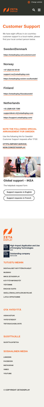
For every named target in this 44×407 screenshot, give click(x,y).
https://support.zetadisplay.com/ (18, 118)
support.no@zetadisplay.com (17, 74)
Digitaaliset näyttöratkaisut (17, 268)
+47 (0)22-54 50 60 (12, 70)
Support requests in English (19, 192)
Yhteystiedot (10, 320)
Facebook (8, 361)
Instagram (8, 365)
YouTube (7, 373)
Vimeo (6, 369)
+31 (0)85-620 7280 (12, 109)
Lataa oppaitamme (12, 297)
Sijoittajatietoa (11, 342)
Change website (36, 2)
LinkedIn (7, 357)
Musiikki (7, 272)
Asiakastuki (9, 315)
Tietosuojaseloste (13, 324)
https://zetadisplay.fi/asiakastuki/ (18, 94)
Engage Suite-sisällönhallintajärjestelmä (18, 291)
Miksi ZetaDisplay (12, 276)
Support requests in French (19, 198)
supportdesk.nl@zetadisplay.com (18, 113)
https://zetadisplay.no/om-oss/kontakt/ (21, 79)
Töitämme (8, 285)
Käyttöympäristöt (12, 280)
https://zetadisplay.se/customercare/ (20, 55)
